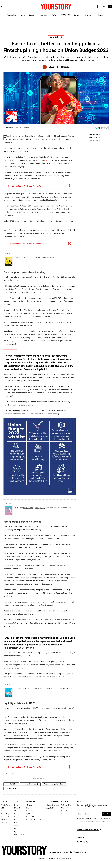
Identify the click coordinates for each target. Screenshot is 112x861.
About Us (53, 852)
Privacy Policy (68, 852)
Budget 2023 (10, 784)
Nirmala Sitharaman (29, 784)
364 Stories (65, 67)
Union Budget (55, 37)
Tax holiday (10, 788)
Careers (59, 852)
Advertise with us (38, 778)
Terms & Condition (80, 852)
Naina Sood (53, 67)
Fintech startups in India (53, 784)
